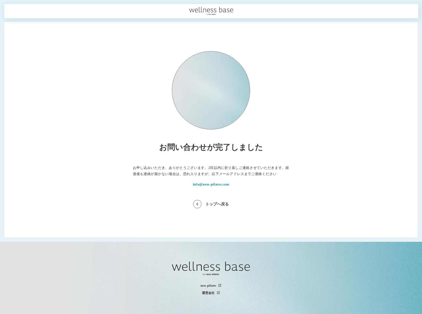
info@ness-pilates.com (211, 184)
